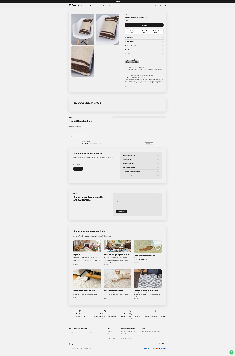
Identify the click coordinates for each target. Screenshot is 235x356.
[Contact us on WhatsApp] (231, 352)
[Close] (231, 335)
